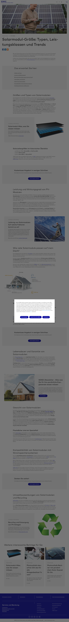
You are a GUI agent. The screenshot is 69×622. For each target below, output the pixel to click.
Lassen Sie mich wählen (35, 317)
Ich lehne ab (46, 317)
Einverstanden (24, 317)
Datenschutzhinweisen (46, 310)
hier (31, 311)
